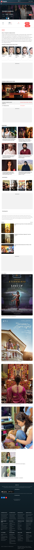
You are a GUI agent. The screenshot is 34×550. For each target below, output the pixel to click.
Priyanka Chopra (28, 527)
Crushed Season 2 (22, 189)
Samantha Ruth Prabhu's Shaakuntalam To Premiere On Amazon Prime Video (9, 140)
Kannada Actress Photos (4, 517)
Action (4, 16)
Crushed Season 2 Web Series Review (4, 537)
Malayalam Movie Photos (29, 519)
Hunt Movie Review (11, 536)
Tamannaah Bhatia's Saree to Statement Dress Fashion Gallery (11, 404)
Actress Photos (4, 512)
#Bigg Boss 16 (28, 537)
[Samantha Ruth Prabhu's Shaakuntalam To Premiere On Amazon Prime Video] (9, 132)
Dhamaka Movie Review (12, 537)
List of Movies (19, 536)
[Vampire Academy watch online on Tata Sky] (8, 18)
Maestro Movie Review (4, 539)
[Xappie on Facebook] (2, 497)
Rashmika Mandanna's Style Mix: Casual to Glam (8, 449)
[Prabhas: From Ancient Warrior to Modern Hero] (17, 294)
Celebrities (19, 534)
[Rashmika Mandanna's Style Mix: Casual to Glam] (17, 427)
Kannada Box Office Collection (12, 529)
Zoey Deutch (4, 54)
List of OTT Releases (20, 535)
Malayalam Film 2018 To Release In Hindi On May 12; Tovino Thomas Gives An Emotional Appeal (25, 156)
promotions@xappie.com (17, 499)
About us (26, 546)
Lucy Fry (10, 54)
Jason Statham (20, 529)
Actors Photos (12, 512)
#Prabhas (27, 534)
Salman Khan (19, 522)
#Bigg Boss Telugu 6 (29, 536)
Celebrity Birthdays (20, 540)
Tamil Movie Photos (20, 516)
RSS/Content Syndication (21, 546)
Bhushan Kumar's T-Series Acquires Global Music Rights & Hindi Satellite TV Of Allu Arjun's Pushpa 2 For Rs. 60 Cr (25, 140)
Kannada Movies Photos (21, 517)
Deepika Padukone (28, 528)
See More (31, 222)
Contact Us (22, 548)
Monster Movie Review (12, 540)
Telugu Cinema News (4, 525)
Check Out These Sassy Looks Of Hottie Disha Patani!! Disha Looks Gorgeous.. (13, 463)
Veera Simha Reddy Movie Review (12, 534)
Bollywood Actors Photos (12, 514)
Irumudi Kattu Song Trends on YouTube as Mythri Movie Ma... (23, 224)
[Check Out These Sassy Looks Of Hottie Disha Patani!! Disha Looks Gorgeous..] (8, 457)
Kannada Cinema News (4, 527)
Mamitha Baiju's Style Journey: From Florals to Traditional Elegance (11, 361)
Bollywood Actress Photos (4, 514)
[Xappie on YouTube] (6, 497)
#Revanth (27, 538)
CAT (14, 189)
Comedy (11, 16)
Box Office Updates (20, 537)
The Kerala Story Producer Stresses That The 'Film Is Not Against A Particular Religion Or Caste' (25, 173)
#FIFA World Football (29, 535)
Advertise (19, 548)
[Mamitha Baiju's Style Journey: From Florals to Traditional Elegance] (17, 339)
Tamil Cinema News (4, 526)
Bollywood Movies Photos (21, 514)
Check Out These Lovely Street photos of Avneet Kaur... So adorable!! (12, 477)
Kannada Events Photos (29, 517)
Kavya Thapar (28, 529)
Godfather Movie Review (12, 543)
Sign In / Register (31, 1)
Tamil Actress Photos (4, 516)
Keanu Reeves (19, 528)
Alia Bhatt (27, 526)
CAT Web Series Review (4, 536)
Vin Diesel (19, 527)
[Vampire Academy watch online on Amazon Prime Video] (6, 18)
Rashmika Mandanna (29, 522)
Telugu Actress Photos (4, 515)
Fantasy (7, 16)
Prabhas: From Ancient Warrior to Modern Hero (8, 316)
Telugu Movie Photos (20, 515)
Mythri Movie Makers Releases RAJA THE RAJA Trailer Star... (23, 245)
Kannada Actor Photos (12, 517)
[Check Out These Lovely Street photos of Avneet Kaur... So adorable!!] (8, 471)
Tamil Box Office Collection (11, 527)
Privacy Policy (24, 547)
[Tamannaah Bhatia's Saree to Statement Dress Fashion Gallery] (17, 383)
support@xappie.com (17, 500)
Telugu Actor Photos (12, 515)
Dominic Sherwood (24, 55)
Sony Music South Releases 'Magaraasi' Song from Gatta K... (23, 234)
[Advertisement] (17, 71)
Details (3, 29)
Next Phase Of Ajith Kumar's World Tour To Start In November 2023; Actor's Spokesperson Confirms (8, 156)
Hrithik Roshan (20, 526)
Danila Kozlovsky (17, 55)
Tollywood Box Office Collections (20, 539)
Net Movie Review (3, 540)
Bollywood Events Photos (29, 514)
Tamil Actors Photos (12, 516)
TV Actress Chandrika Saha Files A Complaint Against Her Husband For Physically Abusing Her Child (8, 173)
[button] (18, 1)
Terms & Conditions (28, 547)
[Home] (3, 1)
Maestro (29, 189)
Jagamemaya (6, 189)
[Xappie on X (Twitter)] (4, 497)
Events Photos (28, 512)
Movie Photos (20, 512)
